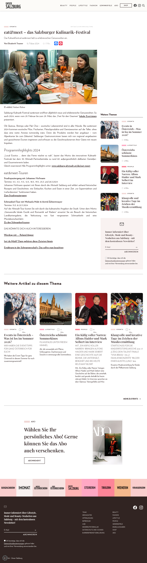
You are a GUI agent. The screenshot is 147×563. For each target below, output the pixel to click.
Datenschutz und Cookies (92, 530)
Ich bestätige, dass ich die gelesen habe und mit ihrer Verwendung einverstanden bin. (121, 260)
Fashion (93, 5)
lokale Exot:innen (88, 116)
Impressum (86, 521)
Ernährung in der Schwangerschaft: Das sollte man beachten (33, 247)
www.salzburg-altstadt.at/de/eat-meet (71, 166)
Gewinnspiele (106, 5)
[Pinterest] (60, 44)
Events (13, 26)
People (73, 5)
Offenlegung (87, 518)
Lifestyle (83, 5)
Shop (126, 5)
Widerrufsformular (90, 527)
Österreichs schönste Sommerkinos (129, 152)
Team (84, 512)
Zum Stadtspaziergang (15, 195)
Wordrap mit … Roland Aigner (19, 235)
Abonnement (34, 461)
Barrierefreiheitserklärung (93, 533)
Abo (116, 5)
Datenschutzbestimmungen (115, 261)
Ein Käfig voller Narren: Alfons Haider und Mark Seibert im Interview (131, 177)
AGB (83, 524)
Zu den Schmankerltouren (17, 222)
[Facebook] (56, 44)
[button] (5, 558)
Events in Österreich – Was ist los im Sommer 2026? (132, 130)
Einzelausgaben (119, 527)
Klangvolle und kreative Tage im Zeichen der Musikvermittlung (132, 202)
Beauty (63, 5)
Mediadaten (87, 515)
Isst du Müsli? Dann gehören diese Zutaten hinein (28, 241)
